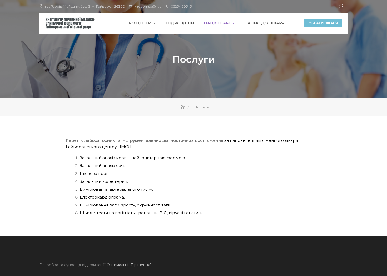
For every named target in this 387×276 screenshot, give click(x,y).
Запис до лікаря (265, 22)
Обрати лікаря (323, 23)
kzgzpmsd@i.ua (148, 6)
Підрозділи (180, 22)
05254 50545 (181, 6)
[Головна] (183, 107)
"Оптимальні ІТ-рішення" (128, 265)
